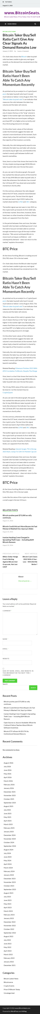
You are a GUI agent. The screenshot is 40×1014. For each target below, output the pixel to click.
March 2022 (8, 954)
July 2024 (7, 853)
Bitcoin (24, 56)
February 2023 (9, 915)
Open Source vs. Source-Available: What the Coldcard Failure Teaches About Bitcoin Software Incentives (20, 725)
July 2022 (7, 940)
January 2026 (9, 788)
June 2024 (7, 857)
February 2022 (9, 958)
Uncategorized (9, 993)
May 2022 (7, 947)
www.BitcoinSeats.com (22, 1008)
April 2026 (8, 777)
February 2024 (9, 871)
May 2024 (7, 860)
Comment (7, 611)
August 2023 (8, 893)
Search (5, 684)
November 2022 (10, 925)
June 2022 (7, 944)
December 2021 (9, 965)
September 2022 (10, 933)
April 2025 (8, 821)
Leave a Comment (23, 51)
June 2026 (7, 770)
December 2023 (9, 878)
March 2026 (8, 781)
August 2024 (8, 850)
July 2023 (7, 897)
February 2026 (9, 785)
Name (5, 639)
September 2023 (10, 889)
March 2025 (8, 824)
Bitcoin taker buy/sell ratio (12, 99)
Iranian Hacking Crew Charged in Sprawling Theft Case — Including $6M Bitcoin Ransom (18, 539)
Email (6, 649)
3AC (27, 202)
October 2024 (9, 842)
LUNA (20, 202)
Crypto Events (9, 986)
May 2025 (7, 817)
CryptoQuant (8, 392)
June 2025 (7, 813)
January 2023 (9, 918)
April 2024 (8, 864)
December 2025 (9, 792)
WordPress (14, 1011)
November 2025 (10, 795)
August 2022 (8, 936)
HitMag (23, 1011)
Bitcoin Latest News (9, 31)
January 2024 (9, 875)
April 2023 (8, 907)
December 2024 (9, 835)
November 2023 (10, 882)
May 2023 (7, 904)
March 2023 (8, 911)
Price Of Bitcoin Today (12, 989)
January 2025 (9, 832)
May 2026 (7, 774)
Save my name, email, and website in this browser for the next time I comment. (18, 673)
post (4, 94)
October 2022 (9, 929)
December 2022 (9, 922)
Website (6, 658)
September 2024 (10, 846)
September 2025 (10, 803)
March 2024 (8, 868)
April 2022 (8, 951)
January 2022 (9, 962)
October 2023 (9, 886)
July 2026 (7, 766)
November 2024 (10, 839)
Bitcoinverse (8, 982)
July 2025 (7, 810)
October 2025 (9, 799)
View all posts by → (25, 581)
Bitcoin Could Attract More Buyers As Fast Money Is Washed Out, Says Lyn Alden (20, 527)
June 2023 (7, 900)
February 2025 (9, 828)
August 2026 (8, 763)
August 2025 (8, 806)
